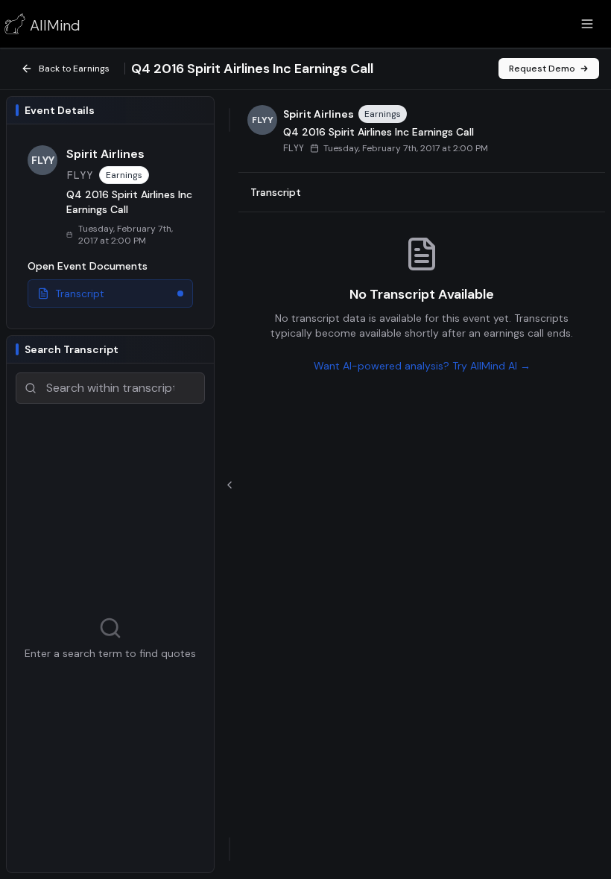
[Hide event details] (229, 484)
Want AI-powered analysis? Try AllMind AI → (422, 365)
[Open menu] (587, 24)
